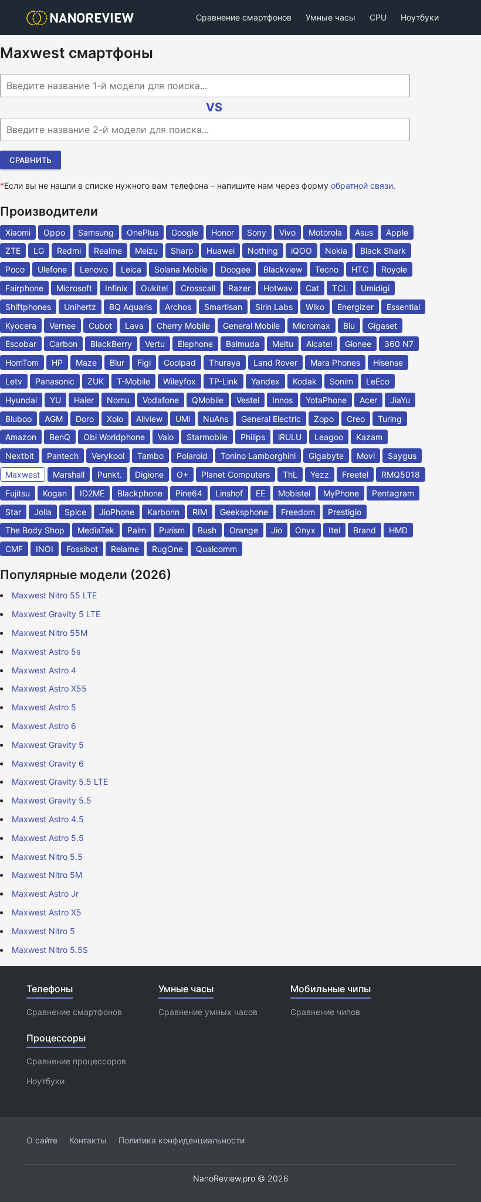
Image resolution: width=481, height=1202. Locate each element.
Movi (366, 456)
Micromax (311, 326)
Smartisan (223, 307)
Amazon (20, 437)
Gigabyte (326, 456)
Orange (243, 530)
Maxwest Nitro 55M (49, 633)
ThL (290, 474)
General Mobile (251, 326)
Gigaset (382, 326)
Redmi (69, 251)
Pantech (63, 456)
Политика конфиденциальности (181, 1140)
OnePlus (142, 232)
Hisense (388, 362)
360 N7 (399, 344)
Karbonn (163, 512)
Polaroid (192, 456)
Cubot (100, 326)
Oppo (54, 232)
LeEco (377, 381)
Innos (282, 400)
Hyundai (21, 400)
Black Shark (383, 251)
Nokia (336, 251)
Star (13, 512)
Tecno (326, 269)
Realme (108, 251)
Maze (86, 362)
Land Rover (275, 362)
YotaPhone (326, 400)
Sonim (341, 381)
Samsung (96, 232)
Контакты (88, 1140)
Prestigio (344, 512)
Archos (178, 307)
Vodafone (161, 400)
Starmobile (207, 437)
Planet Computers (235, 474)
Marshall (68, 474)
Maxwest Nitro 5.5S (50, 950)
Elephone (195, 344)
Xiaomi (18, 232)
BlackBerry (111, 344)
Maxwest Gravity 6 (48, 763)
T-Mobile (133, 381)
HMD (398, 530)
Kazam (369, 437)
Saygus (402, 456)
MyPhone (341, 493)
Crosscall (198, 288)
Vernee (62, 326)
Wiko (315, 307)
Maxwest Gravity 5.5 (52, 800)
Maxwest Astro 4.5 (48, 819)
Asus (364, 232)
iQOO (301, 251)
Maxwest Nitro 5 (43, 931)
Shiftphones (28, 307)
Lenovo (94, 269)
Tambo (150, 456)
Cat (312, 288)
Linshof (229, 493)
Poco (15, 269)
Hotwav (278, 288)
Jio (276, 530)
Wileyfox (179, 381)
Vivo (287, 232)
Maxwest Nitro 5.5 (47, 857)
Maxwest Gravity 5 (48, 745)
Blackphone (139, 493)
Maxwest (22, 474)
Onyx (305, 530)
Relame (125, 549)
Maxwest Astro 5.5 (48, 838)
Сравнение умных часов (208, 1012)
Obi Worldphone (114, 437)
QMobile (207, 400)
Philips (252, 437)
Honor (222, 232)
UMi (182, 419)
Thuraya (224, 362)
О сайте (41, 1140)
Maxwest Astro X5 (47, 912)
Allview (149, 419)
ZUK (95, 381)
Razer (239, 288)
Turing (390, 419)
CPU (378, 17)
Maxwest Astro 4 (44, 670)
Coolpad (180, 362)
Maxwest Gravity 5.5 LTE (60, 781)
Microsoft (74, 288)
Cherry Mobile (183, 326)
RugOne (167, 549)
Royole (394, 269)
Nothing (263, 251)
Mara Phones (335, 362)
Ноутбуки (420, 17)
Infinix (116, 288)
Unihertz (80, 307)
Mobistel (294, 493)
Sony (256, 232)
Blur (117, 362)
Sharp (182, 251)
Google (184, 232)
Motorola (325, 232)
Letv (13, 381)
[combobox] (205, 85)
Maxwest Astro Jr (45, 893)
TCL (340, 288)
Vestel (247, 400)
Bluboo (18, 419)
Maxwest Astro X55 (49, 688)
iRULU (290, 437)
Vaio (166, 437)
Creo (356, 419)
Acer (368, 400)
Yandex (265, 381)
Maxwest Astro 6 (44, 726)
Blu (349, 326)
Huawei (220, 251)
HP (57, 362)
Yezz (319, 474)
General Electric (271, 419)
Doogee (235, 269)
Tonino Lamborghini (258, 456)
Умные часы (330, 17)
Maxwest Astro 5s (46, 651)
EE (260, 493)
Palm (136, 530)
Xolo (115, 419)
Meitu (282, 344)
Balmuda (242, 344)
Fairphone (24, 288)
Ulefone (52, 269)
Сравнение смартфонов (244, 17)
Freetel (355, 474)
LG (38, 251)
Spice (75, 512)
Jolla (43, 512)
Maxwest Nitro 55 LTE (54, 595)
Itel (334, 530)
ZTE (13, 251)
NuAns (215, 419)
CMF (14, 549)
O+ (182, 474)
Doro (85, 419)
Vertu (155, 344)
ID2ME (92, 493)
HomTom (22, 362)
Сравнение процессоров (76, 1061)
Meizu (146, 251)
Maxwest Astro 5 (44, 707)
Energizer (355, 307)
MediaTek (95, 530)
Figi (144, 362)
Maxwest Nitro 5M (47, 875)
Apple (397, 232)
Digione (149, 474)
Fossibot (82, 549)
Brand (364, 530)
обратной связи (362, 185)
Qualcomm (216, 549)
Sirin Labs (274, 307)
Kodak (305, 381)
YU (55, 400)
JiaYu (400, 400)
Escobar (20, 344)
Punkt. (109, 474)
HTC (359, 269)
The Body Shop (35, 530)
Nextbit (19, 456)
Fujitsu (17, 493)
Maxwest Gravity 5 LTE (56, 614)
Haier (84, 400)
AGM (54, 419)
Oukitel (154, 288)
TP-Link (223, 381)
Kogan (55, 493)
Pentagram (393, 493)
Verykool (108, 456)
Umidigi (375, 288)
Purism (172, 530)
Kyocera (20, 326)
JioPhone (116, 512)
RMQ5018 (400, 474)
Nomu (118, 400)
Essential (403, 307)
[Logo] (83, 18)
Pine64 (188, 493)
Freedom (298, 512)
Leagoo (328, 437)
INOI (44, 549)
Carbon (63, 344)
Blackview (282, 269)
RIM (199, 512)
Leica (131, 269)
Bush (207, 530)
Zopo (324, 419)
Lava (134, 326)
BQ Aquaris (130, 307)
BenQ (59, 437)
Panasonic (54, 381)
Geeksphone (244, 512)
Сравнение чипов (325, 1012)
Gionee (358, 344)
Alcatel (319, 344)
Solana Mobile (181, 269)
